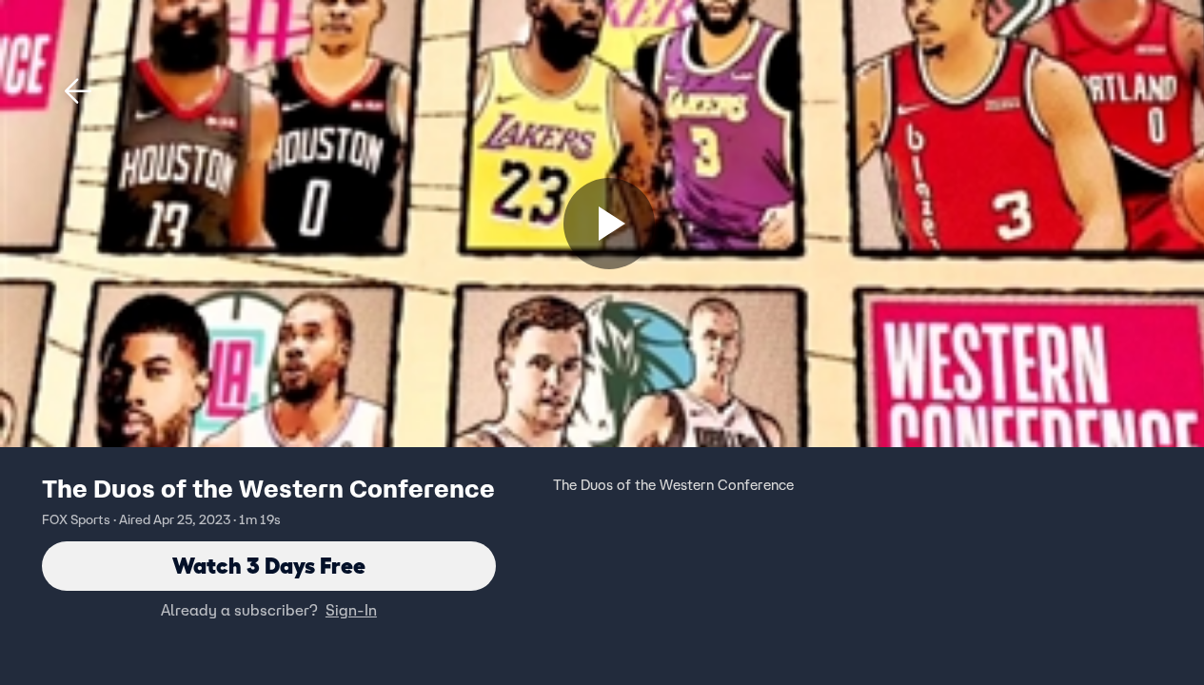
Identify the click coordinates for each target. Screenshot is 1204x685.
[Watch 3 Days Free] (609, 223)
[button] (78, 91)
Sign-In (351, 609)
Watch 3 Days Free (268, 565)
